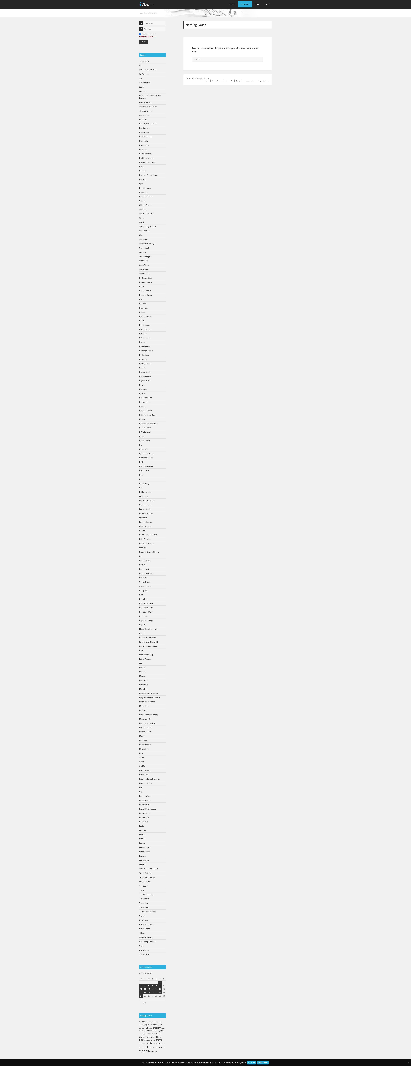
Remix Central (144, 847)
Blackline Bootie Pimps (148, 175)
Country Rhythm (145, 256)
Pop (140, 792)
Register (245, 4)
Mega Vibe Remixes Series (149, 697)
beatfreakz (149, 1022)
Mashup (142, 676)
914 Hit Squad (144, 82)
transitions (161, 1047)
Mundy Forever (145, 744)
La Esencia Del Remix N (148, 642)
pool (154, 1040)
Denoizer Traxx (145, 295)
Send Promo (217, 81)
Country (142, 252)
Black (141, 166)
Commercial (144, 248)
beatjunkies (158, 1022)
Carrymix (142, 201)
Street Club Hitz (145, 873)
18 (145, 992)
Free (152, 1030)
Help (257, 4)
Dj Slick (142, 419)
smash (163, 1044)
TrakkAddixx (144, 899)
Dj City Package (145, 329)
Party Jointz (144, 774)
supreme (142, 1047)
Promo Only (144, 817)
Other (141, 762)
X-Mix (141, 946)
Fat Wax (142, 530)
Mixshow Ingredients (147, 723)
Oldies (141, 757)
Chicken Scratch (145, 205)
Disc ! (141, 299)
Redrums (142, 834)
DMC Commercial (146, 466)
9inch (141, 87)
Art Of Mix (143, 119)
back (144, 1022)
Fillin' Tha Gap (145, 539)
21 (156, 992)
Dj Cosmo (143, 342)
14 (156, 989)
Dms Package (144, 483)
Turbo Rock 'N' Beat (147, 911)
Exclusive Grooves (146, 513)
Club (141, 235)
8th (140, 1022)
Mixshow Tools (145, 727)
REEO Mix (143, 839)
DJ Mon (142, 393)
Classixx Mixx (144, 231)
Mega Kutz (143, 689)
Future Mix (143, 577)
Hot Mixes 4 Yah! (146, 612)
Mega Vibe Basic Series (148, 693)
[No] (408, 1063)
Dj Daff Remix (144, 346)
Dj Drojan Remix (145, 363)
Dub (141, 488)
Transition (143, 903)
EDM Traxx (143, 496)
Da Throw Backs (145, 278)
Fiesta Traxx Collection (148, 535)
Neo (141, 753)
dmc (141, 1030)
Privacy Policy (249, 81)
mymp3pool (152, 1037)
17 (141, 992)
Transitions (144, 907)
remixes (157, 1043)
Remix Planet (144, 852)
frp (155, 1031)
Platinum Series (145, 783)
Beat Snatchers (145, 136)
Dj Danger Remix (146, 351)
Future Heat (144, 569)
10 (141, 989)
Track (141, 890)
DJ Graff (142, 368)
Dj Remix (142, 406)
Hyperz (142, 625)
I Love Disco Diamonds (148, 629)
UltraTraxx (143, 920)
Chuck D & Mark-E (146, 213)
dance (163, 1028)
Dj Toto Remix (145, 428)
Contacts (229, 81)
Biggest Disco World (147, 162)
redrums (142, 1044)
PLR (140, 787)
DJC (140, 445)
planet (150, 1040)
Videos (142, 933)
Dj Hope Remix (145, 376)
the (148, 1047)
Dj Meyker (143, 389)
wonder (152, 1051)
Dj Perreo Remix (145, 398)
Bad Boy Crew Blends (147, 124)
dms (148, 1030)
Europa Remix (144, 509)
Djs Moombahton (146, 458)
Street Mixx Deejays (147, 877)
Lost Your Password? (147, 37)
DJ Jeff (141, 385)
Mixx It (142, 736)
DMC (141, 462)
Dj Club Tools (144, 338)
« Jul (144, 1003)
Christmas (143, 209)
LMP (141, 663)
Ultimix (142, 916)
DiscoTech (143, 308)
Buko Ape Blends (146, 196)
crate (151, 1028)
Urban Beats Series (147, 924)
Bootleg (142, 179)
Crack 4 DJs (143, 261)
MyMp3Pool (144, 749)
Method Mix (144, 706)
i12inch (142, 633)
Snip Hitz (142, 864)
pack (141, 1039)
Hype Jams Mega (146, 620)
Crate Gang (143, 269)
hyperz (145, 1034)
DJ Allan (142, 312)
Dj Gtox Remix (144, 372)
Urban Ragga (144, 929)
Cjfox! (141, 222)
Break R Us (143, 192)
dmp (145, 1031)
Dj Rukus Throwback (147, 415)
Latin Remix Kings (146, 655)
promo (159, 1039)
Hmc (141, 595)
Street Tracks (144, 881)
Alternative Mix (145, 102)
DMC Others (144, 470)
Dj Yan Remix (144, 440)
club (159, 1024)
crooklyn (157, 1027)
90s (140, 78)
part (146, 1040)
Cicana (141, 218)
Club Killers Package (147, 243)
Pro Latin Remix (145, 796)
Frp (140, 556)
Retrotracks (144, 860)
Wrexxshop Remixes (147, 941)
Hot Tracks (143, 616)
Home (232, 4)
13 (152, 989)
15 (160, 989)
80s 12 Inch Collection (148, 70)
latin (156, 1033)
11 (145, 989)
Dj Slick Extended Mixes (148, 423)
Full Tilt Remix (144, 560)
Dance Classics (145, 291)
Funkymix (143, 565)
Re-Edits (142, 830)
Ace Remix (143, 91)
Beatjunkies (144, 145)
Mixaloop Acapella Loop (148, 714)
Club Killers (143, 239)
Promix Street (144, 813)
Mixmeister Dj (144, 719)
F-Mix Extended (145, 526)
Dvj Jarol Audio (145, 492)
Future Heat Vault (146, 573)
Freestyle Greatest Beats (149, 552)
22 (160, 992)
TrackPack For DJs (146, 894)
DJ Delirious (144, 355)
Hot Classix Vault (146, 607)
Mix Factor (143, 710)
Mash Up (143, 672)
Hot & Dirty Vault (146, 603)
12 (149, 989)
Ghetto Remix (144, 582)
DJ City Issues (144, 325)
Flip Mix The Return (147, 543)
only (159, 1036)
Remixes (142, 856)
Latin (141, 650)
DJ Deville (143, 359)
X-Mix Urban (144, 954)
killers (150, 1034)
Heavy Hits (143, 590)
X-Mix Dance (144, 950)
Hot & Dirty (143, 599)
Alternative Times (146, 111)
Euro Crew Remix (146, 505)
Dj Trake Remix (145, 432)
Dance (141, 286)
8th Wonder (144, 74)
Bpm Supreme (145, 188)
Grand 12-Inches (145, 586)
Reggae (142, 843)
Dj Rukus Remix (145, 410)
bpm (141, 184)
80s (140, 65)
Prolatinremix (144, 800)
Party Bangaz (144, 770)
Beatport (143, 149)
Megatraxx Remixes (147, 702)
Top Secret (143, 886)
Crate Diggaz (144, 265)
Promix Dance (144, 804)
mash (160, 1034)
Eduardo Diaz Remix (147, 500)
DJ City (141, 321)
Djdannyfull (143, 449)
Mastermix (143, 685)
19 (149, 992)
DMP (141, 475)
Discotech (143, 303)
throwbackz (153, 1047)
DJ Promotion (144, 402)
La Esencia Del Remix (147, 637)
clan (155, 1024)
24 (141, 996)
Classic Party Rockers (147, 226)
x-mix (156, 1051)
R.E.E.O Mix (143, 822)
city (151, 1025)
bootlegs (141, 1025)
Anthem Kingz (144, 115)
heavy (158, 1031)
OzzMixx (142, 766)
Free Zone (143, 547)
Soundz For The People (148, 869)
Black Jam (143, 171)
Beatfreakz (143, 141)
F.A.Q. (267, 4)
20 (152, 992)
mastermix (143, 1037)
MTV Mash (143, 740)
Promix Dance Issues (147, 809)
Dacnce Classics (145, 282)
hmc (140, 1034)
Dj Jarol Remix (144, 380)
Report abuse (263, 81)
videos (144, 1051)
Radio (141, 826)
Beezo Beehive (145, 154)
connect (141, 1028)
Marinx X (142, 667)
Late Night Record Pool (148, 646)
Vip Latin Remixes (146, 937)
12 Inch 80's (144, 61)
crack (146, 1028)
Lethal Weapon (145, 659)
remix (148, 1043)
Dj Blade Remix (145, 316)
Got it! (251, 1062)
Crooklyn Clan (144, 273)
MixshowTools (145, 732)
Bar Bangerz (144, 128)
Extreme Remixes (146, 522)
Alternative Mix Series (148, 106)
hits (161, 1030)
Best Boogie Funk (146, 158)
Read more (263, 1062)
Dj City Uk (143, 333)
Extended (143, 518)
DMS (141, 479)
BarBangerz (144, 132)
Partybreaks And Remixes (149, 779)
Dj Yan (141, 436)
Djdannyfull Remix (146, 453)
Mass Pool (143, 680)
